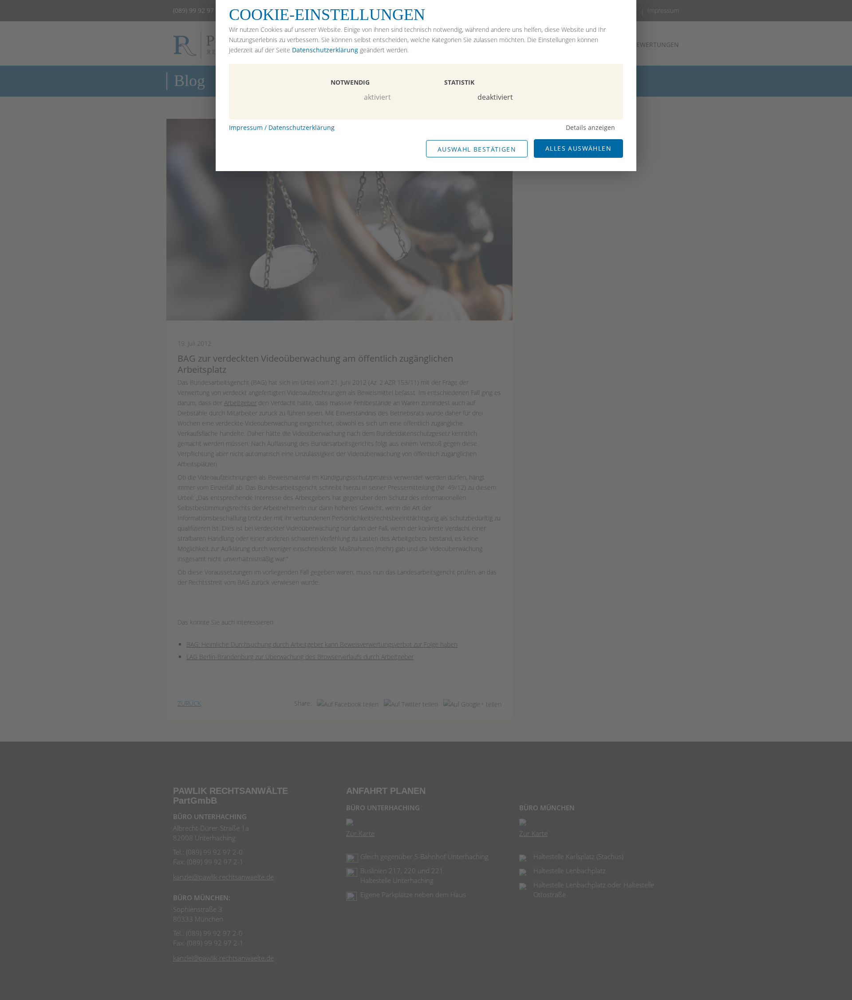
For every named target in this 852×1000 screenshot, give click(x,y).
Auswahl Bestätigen (477, 149)
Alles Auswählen (578, 148)
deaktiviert (495, 97)
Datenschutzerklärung (325, 50)
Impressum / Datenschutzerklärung (282, 127)
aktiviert (377, 97)
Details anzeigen (590, 127)
